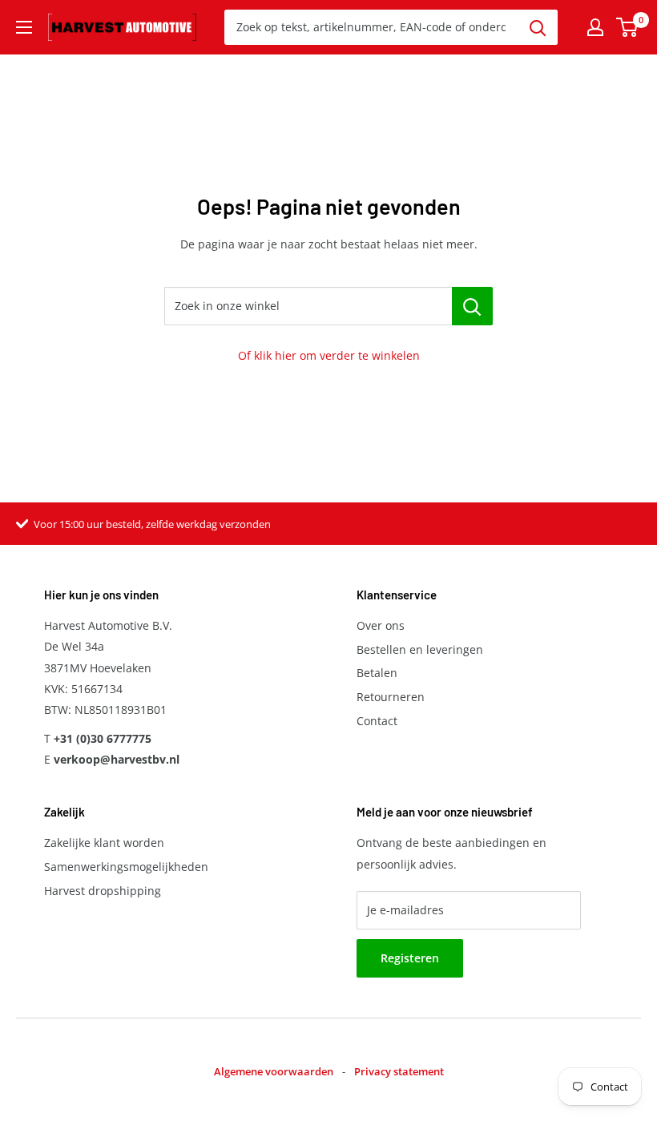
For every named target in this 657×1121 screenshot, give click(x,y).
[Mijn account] (595, 27)
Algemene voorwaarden (273, 1071)
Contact (377, 720)
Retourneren (391, 696)
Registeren (410, 958)
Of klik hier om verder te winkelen (329, 355)
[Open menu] (24, 27)
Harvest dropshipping (102, 890)
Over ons (381, 625)
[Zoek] (538, 27)
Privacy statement (399, 1071)
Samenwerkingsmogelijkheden (126, 866)
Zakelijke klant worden (104, 842)
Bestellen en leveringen (420, 649)
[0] (628, 27)
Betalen (377, 672)
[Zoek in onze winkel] (472, 306)
